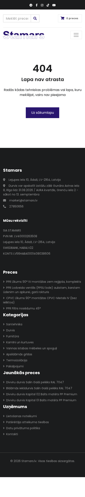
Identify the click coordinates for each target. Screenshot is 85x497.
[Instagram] (42, 5)
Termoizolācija (16, 360)
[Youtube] (54, 5)
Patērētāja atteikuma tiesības (27, 422)
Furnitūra (12, 336)
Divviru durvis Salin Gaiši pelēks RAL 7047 (35, 382)
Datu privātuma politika (23, 428)
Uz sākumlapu (42, 112)
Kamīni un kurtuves (20, 342)
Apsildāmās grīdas (19, 354)
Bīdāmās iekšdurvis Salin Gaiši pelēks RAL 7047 (39, 388)
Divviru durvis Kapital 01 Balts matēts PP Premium (41, 400)
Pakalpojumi (15, 366)
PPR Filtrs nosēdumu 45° (23, 308)
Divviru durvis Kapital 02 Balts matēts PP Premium (41, 394)
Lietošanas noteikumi (21, 416)
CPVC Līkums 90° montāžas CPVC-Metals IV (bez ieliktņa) (40, 300)
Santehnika (14, 324)
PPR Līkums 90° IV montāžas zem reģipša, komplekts (43, 282)
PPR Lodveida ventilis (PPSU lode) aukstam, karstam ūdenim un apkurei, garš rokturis (41, 290)
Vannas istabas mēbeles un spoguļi (31, 348)
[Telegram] (31, 5)
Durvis (10, 330)
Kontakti (12, 434)
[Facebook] (36, 5)
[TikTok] (48, 5)
